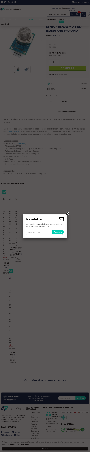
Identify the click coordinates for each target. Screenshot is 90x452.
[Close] (67, 214)
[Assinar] (58, 232)
